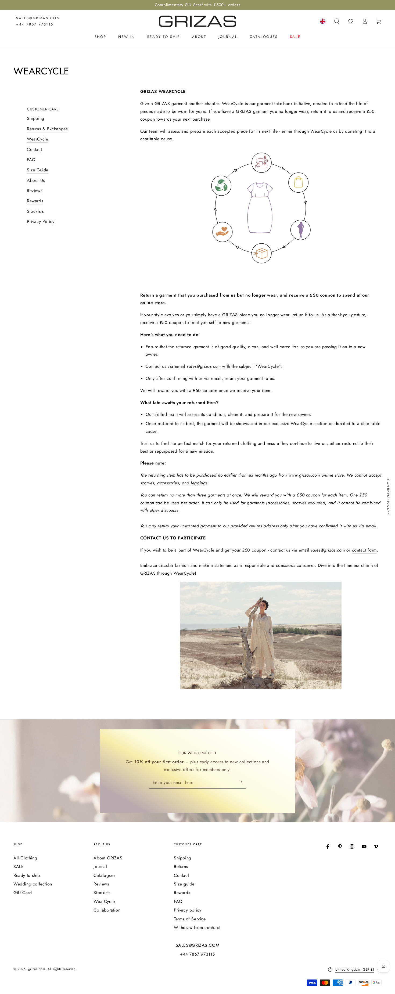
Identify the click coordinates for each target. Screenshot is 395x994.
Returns (181, 866)
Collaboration (107, 910)
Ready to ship (26, 875)
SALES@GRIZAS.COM (38, 18)
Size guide (184, 884)
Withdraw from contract (197, 927)
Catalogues (104, 875)
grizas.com (36, 969)
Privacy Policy (40, 222)
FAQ (31, 160)
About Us (36, 181)
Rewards (35, 201)
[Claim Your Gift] (242, 782)
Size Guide (37, 170)
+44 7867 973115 (34, 24)
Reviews (34, 191)
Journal (100, 866)
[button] (337, 21)
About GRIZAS (108, 858)
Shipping (35, 119)
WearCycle (37, 139)
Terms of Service (190, 919)
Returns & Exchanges (47, 129)
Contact (34, 149)
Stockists (35, 211)
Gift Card (22, 892)
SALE (18, 866)
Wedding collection (32, 884)
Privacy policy (187, 910)
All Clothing (25, 858)
